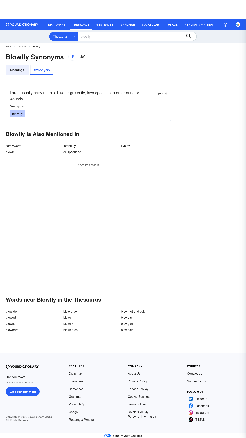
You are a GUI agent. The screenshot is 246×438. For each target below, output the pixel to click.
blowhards (70, 329)
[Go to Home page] (22, 24)
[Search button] (190, 36)
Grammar (75, 396)
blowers (126, 317)
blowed (11, 317)
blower (68, 317)
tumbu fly (69, 146)
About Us (134, 373)
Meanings (17, 70)
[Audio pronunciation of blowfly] (72, 57)
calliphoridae (72, 152)
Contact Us (194, 373)
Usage (73, 412)
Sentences (76, 389)
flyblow (126, 146)
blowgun (127, 323)
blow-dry (11, 311)
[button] (225, 25)
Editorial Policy (138, 389)
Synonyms (42, 70)
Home (9, 46)
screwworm (13, 146)
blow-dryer (70, 311)
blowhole (127, 329)
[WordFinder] (238, 24)
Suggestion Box (198, 381)
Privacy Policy (137, 381)
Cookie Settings (139, 396)
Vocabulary (76, 404)
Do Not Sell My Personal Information (142, 414)
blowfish (11, 323)
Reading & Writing (81, 419)
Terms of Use (137, 404)
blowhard (12, 329)
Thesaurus (60, 36)
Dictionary (76, 373)
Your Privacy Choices (127, 435)
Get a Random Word (23, 391)
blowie (10, 152)
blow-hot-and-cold (133, 311)
